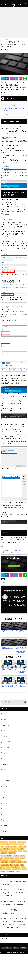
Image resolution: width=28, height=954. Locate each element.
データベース (6, 803)
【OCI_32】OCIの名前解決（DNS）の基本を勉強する (7, 669)
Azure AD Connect (22, 846)
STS (11, 864)
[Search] (25, 702)
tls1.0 (18, 866)
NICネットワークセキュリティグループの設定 (13, 109)
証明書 (5, 831)
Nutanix (5, 753)
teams (8, 866)
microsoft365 (6, 742)
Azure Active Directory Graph (11, 846)
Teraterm (13, 866)
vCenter (23, 866)
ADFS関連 (6, 786)
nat (25, 855)
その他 (5, 798)
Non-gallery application (9, 857)
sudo (22, 864)
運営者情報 (23, 947)
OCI (4, 758)
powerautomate (12, 862)
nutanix (17, 857)
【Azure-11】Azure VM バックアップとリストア (20, 631)
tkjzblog (5, 600)
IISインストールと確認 (9, 105)
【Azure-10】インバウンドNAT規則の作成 (7, 631)
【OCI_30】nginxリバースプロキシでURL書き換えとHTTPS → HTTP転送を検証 (7, 687)
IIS (4, 792)
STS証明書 (16, 864)
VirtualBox (6, 764)
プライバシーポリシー (6, 947)
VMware (5, 769)
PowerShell (20, 862)
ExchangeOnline (21, 848)
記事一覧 (16, 947)
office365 (22, 857)
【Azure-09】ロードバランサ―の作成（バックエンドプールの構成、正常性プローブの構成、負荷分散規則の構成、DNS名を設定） (20, 650)
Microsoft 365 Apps (12, 853)
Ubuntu (5, 736)
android (17, 844)
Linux (4, 730)
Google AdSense (7, 725)
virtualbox (24, 869)
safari (25, 862)
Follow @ (14, 561)
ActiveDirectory (7, 780)
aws (22, 844)
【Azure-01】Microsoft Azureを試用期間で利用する (7, 648)
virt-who (19, 869)
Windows (5, 775)
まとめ (5, 114)
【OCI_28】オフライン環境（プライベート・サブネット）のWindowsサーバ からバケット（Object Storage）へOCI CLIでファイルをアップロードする (15, 923)
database (13, 848)
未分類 (5, 825)
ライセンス (6, 747)
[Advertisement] (14, 22)
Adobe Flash (11, 844)
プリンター (6, 820)
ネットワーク (7, 814)
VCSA (14, 869)
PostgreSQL (6, 809)
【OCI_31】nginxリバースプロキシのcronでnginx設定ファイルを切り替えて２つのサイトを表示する (20, 670)
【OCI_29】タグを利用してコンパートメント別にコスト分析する (20, 687)
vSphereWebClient (10, 871)
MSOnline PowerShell (18, 855)
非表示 (10, 98)
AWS (4, 714)
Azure (3, 579)
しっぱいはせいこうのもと (14, 5)
